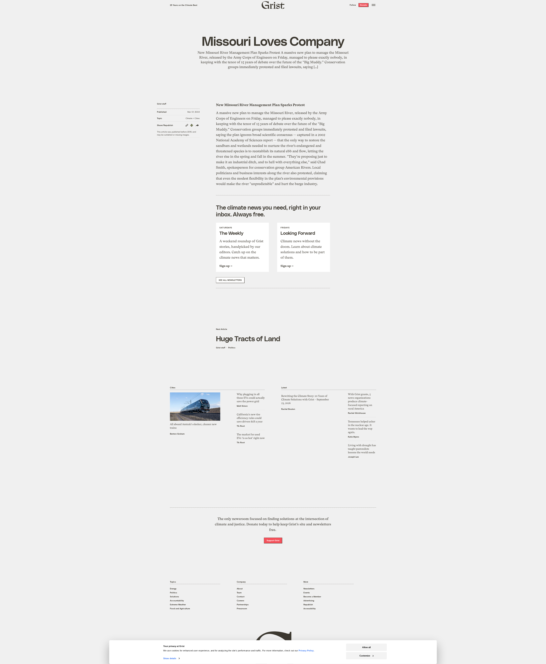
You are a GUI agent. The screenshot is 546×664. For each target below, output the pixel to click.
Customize (364, 655)
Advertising (308, 600)
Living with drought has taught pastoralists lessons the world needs (362, 449)
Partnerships (243, 604)
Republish (308, 604)
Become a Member (312, 596)
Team (239, 592)
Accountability (177, 600)
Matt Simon (242, 406)
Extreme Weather (178, 604)
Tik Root (241, 426)
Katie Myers (353, 437)
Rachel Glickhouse (357, 413)
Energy (173, 588)
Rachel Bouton (288, 409)
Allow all (366, 647)
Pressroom (242, 608)
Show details (169, 658)
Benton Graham (177, 434)
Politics (231, 347)
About (240, 588)
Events (306, 592)
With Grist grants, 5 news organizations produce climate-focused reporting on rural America (360, 401)
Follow (353, 5)
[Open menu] (373, 5)
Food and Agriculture (180, 608)
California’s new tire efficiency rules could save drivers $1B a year (249, 418)
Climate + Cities (193, 118)
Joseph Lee (353, 457)
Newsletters (308, 588)
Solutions (174, 596)
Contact (240, 596)
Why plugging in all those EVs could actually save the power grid (251, 398)
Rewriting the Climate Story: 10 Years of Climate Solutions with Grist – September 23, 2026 (305, 399)
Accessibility (309, 608)
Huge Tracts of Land (248, 338)
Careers (240, 600)
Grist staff (161, 104)
